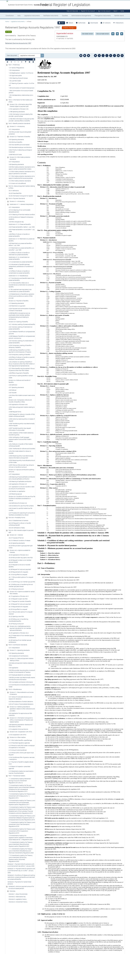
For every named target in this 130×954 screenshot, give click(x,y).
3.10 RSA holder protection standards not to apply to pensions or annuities (22, 172)
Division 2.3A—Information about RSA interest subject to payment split (21, 105)
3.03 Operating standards (16, 139)
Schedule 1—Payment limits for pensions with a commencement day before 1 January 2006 (21, 865)
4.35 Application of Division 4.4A (18, 404)
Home (7, 21)
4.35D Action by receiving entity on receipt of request (22, 420)
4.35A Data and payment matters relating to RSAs (22, 408)
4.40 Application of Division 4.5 (18, 484)
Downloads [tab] (94, 23)
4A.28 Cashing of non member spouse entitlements (20, 641)
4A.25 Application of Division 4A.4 (18, 633)
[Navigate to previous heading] (15, 61)
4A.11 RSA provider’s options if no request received (21, 578)
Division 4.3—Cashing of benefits (18, 321)
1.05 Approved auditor (15, 75)
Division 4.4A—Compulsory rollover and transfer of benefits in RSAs (20, 401)
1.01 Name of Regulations (16, 67)
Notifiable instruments (50, 15)
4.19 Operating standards (16, 303)
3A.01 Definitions (14, 190)
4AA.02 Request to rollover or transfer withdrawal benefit (20, 524)
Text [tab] (62, 23)
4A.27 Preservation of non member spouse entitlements (21, 636)
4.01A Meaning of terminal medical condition (22, 214)
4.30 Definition (13, 385)
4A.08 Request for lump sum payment (20, 569)
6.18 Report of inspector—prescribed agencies (19, 767)
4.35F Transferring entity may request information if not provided (20, 429)
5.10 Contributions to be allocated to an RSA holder (22, 686)
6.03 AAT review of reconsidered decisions (21, 704)
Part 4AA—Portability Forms (17, 517)
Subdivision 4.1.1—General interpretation (22, 204)
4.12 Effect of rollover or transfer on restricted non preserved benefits (19, 253)
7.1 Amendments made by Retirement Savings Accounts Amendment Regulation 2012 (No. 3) (20, 780)
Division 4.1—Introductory (17, 201)
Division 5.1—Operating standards (20, 650)
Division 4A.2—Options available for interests (20, 551)
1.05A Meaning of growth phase (18, 78)
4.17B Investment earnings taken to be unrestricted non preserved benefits (20, 290)
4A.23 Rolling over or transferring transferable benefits (18, 620)
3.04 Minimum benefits (15, 142)
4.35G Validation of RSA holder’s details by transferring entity (21, 434)
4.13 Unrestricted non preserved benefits (21, 262)
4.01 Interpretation (14, 207)
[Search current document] (122, 55)
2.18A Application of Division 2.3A (18, 109)
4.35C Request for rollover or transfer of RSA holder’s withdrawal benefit (22, 415)
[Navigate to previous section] (103, 55)
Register (88, 11)
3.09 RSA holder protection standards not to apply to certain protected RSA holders (22, 168)
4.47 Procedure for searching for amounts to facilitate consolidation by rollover (22, 514)
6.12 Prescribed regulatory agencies (19, 743)
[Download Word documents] (88, 55)
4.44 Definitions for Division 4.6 (18, 503)
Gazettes (65, 15)
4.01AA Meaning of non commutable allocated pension (19, 211)
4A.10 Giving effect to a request (18, 574)
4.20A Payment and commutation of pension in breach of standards (22, 309)
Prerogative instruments (103, 15)
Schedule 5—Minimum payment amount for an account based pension (21, 887)
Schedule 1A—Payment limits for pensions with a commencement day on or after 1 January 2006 (21, 870)
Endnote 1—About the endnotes (18, 894)
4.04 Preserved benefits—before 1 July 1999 (22, 227)
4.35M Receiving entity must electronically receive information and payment (21, 457)
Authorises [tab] (81, 23)
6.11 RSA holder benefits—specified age (20, 740)
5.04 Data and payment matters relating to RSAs (21, 664)
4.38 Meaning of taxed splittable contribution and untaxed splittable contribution (22, 478)
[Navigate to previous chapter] (99, 55)
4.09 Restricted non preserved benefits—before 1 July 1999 (20, 244)
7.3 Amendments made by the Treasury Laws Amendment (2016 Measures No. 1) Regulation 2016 (22, 796)
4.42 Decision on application (17, 491)
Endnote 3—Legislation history (18, 899)
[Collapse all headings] (33, 61)
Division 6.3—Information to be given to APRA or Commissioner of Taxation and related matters (21, 720)
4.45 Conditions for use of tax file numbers (21, 506)
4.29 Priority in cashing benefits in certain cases (21, 376)
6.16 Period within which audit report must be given (21, 753)
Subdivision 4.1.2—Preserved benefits (20, 224)
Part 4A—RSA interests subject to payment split (21, 531)
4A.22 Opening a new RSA (16, 616)
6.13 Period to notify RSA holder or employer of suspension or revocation (22, 746)
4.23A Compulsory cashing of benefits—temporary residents (20, 346)
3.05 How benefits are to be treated (19, 144)
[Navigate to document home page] (7, 61)
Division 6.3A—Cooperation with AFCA (21, 732)
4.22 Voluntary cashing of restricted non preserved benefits (20, 328)
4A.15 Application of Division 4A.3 (18, 596)
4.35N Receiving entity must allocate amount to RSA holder (22, 461)
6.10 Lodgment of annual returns (18, 729)
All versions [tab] (106, 23)
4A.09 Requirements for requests (18, 572)
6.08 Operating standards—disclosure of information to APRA (20, 725)
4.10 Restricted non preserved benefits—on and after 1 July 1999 (21, 249)
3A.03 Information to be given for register (21, 196)
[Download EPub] (80, 55)
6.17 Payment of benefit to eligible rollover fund (21, 763)
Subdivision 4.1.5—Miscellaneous (18, 275)
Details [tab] (71, 23)
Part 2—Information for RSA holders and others (20, 101)
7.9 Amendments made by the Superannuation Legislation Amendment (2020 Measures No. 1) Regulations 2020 (21, 837)
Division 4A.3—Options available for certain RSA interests (22, 592)
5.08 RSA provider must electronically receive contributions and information (22, 678)
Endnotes (12, 891)
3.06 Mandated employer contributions (20, 147)
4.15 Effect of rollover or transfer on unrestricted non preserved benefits (19, 272)
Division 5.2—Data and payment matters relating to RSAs (21, 659)
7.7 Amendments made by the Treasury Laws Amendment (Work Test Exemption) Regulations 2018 (22, 824)
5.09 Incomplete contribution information (21, 682)
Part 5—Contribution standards (18, 645)
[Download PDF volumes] (84, 55)
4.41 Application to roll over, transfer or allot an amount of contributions (21, 487)
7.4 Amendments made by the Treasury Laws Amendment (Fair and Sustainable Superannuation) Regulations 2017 (22, 802)
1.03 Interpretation (14, 70)
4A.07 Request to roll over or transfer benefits (19, 566)
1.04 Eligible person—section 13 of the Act (21, 73)
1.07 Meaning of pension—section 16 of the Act (21, 84)
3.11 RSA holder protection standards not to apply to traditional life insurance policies (22, 177)
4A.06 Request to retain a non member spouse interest (20, 561)
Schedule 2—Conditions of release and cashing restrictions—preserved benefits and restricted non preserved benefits (21, 877)
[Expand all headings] (29, 61)
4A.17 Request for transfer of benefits (20, 601)
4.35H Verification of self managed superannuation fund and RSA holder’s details (20, 439)
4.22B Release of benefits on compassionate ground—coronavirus (22, 337)
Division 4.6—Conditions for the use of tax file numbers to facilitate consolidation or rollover (22, 498)
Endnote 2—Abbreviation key (17, 896)
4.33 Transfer (13, 392)
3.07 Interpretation (14, 162)
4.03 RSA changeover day (16, 222)
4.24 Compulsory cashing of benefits (19, 354)
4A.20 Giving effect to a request (18, 609)
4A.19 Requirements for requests (18, 606)
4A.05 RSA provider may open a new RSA (21, 557)
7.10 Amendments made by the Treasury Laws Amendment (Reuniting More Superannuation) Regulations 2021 (20, 844)
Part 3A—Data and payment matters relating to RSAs (22, 187)
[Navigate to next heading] (18, 61)
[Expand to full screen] (114, 55)
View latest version (87, 33)
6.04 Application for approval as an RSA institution (20, 714)
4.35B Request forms (15, 412)
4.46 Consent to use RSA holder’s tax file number (20, 509)
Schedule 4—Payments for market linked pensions (19, 883)
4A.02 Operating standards (17, 543)
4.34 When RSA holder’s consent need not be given (22, 396)
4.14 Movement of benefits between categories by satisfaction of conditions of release (21, 266)
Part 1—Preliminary (14, 65)
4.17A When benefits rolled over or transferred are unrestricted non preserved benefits (21, 285)
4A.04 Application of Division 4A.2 (18, 555)
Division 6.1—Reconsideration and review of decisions (22, 693)
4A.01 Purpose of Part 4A (16, 538)
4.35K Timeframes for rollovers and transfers (22, 448)
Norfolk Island (119, 15)
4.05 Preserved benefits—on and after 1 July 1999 (22, 230)
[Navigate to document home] (95, 55)
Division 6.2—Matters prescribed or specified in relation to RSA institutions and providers (22, 709)
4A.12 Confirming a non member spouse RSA (22, 582)
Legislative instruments (32, 15)
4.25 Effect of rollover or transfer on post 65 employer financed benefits (21, 358)
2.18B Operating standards (17, 111)
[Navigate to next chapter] (110, 55)
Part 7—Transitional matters (17, 776)
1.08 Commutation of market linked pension (21, 88)
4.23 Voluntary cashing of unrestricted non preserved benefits (21, 342)
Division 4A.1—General (16, 535)
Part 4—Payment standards (17, 198)
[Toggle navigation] (33, 59)
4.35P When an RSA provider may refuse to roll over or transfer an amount (21, 466)
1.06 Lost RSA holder (15, 81)
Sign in (104, 11)
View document (12, 55)
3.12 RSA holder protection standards (20, 181)
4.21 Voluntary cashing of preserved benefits (22, 324)
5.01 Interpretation (14, 647)
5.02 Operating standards (16, 653)
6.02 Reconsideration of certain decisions (21, 701)
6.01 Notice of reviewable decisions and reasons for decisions (20, 698)
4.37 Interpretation (14, 474)
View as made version (102, 33)
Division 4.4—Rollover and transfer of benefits (19, 381)
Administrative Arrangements (81, 15)
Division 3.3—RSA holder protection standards (20, 158)
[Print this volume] (118, 55)
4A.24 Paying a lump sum (16, 623)
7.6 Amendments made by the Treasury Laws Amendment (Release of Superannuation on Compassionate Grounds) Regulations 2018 (22, 818)
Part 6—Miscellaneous (15, 689)
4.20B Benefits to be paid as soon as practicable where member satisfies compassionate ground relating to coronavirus (19, 316)
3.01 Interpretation (14, 129)
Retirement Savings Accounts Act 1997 (18, 43)
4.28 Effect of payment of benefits (19, 373)
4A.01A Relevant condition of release (19, 540)
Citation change (68, 28)
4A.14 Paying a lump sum (16, 589)
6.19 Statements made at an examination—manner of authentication (21, 772)
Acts (19, 15)
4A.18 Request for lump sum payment (20, 604)
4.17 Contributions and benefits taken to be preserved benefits (21, 279)
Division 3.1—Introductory (17, 126)
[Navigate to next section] (106, 55)
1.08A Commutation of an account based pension (21, 91)
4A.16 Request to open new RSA (18, 599)
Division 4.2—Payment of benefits (18, 301)
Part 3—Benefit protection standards (19, 123)
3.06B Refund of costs (15, 154)
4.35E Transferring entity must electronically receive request (22, 424)
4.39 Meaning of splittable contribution (20, 481)
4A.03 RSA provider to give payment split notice (21, 546)
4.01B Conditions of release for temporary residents (21, 218)
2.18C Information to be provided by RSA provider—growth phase (21, 115)
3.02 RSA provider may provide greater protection (20, 133)
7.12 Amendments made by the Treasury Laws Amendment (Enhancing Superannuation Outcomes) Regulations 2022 (20, 858)
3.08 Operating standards (16, 164)
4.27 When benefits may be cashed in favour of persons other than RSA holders (22, 369)
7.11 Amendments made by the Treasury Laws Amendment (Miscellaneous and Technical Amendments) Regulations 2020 (21, 851)
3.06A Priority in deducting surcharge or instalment (20, 151)
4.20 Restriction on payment (17, 306)
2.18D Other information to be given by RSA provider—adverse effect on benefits (21, 120)
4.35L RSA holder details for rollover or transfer (20, 452)
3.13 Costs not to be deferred (17, 183)
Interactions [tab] (119, 23)
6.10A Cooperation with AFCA (17, 734)
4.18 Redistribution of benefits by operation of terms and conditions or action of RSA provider (21, 296)
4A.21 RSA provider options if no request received (20, 613)
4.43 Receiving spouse (15, 494)
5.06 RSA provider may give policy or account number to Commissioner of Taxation (22, 671)
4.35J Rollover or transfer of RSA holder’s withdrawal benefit (21, 445)
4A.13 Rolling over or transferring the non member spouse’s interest (21, 585)
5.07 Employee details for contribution (20, 675)
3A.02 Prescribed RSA (15, 193)
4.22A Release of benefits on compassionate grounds (22, 332)
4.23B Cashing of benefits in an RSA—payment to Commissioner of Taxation (20, 351)
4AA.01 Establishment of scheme (18, 520)
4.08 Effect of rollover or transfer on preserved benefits (19, 235)
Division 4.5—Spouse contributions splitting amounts (21, 470)
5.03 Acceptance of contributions (18, 656)
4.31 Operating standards (16, 387)
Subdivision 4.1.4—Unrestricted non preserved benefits (19, 258)
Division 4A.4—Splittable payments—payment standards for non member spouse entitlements (20, 628)
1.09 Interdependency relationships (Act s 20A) (21, 96)
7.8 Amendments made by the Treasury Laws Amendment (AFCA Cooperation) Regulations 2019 (22, 831)
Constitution (10, 15)
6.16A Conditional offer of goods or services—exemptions (21, 758)
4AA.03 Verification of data (17, 528)
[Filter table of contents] (25, 61)
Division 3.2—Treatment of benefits (20, 136)
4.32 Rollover (12, 390)
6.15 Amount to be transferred (18, 750)
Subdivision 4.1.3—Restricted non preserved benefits (21, 240)
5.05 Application (13, 667)
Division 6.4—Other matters (18, 737)
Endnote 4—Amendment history (18, 902)
